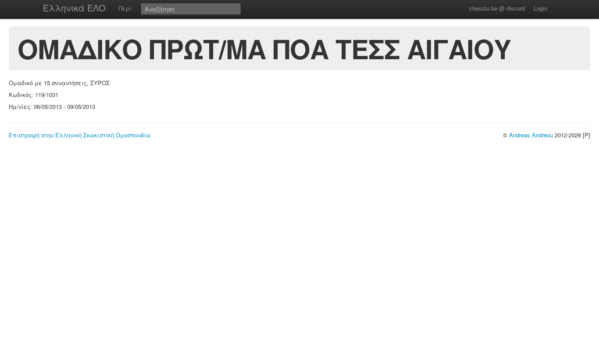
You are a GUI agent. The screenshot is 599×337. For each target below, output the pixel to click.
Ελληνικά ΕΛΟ (74, 7)
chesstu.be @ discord (497, 8)
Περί (125, 8)
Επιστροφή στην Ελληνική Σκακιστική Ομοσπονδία (79, 135)
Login (540, 8)
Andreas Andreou (531, 135)
